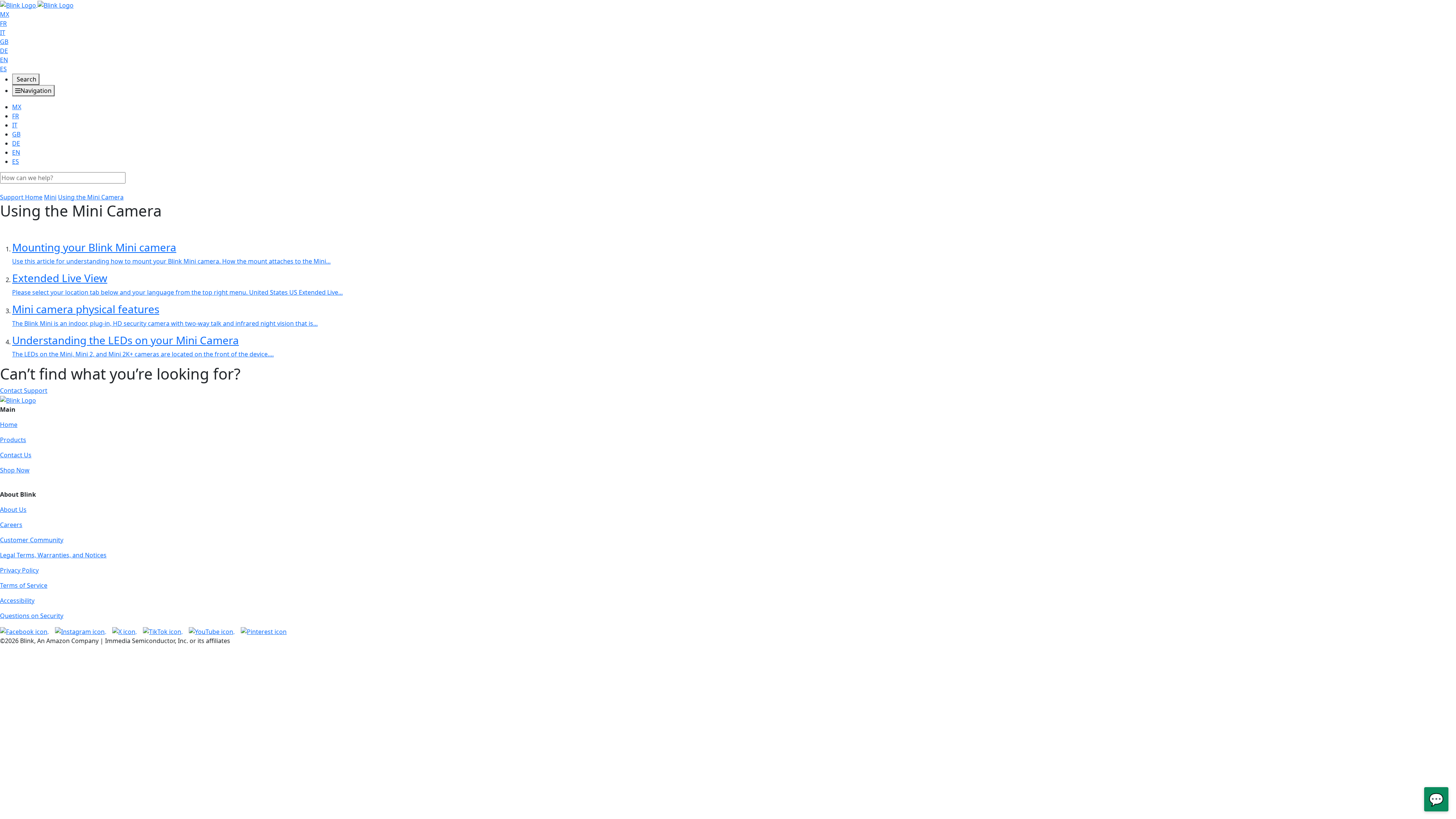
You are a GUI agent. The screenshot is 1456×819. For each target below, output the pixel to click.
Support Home (21, 197)
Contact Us (15, 455)
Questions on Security (31, 616)
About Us (13, 509)
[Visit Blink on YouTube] (212, 631)
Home (8, 424)
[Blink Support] (37, 4)
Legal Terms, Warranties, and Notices (53, 555)
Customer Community (31, 540)
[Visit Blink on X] (124, 631)
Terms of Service (23, 585)
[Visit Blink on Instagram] (80, 631)
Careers (11, 525)
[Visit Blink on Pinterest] (264, 631)
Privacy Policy (19, 570)
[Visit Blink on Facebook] (24, 631)
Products (13, 440)
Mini (50, 197)
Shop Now (15, 470)
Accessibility (17, 600)
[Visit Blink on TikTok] (163, 631)
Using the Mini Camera (91, 197)
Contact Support (23, 390)
